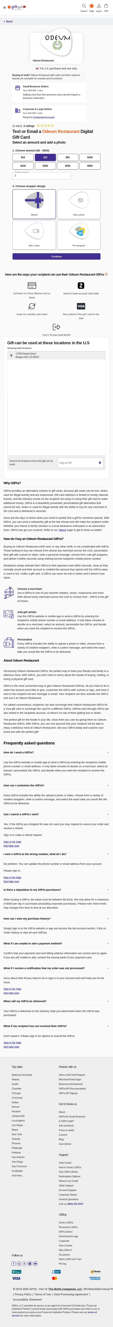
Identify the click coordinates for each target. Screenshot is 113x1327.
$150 (23, 166)
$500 (90, 166)
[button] (56, 356)
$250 (67, 166)
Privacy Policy (23, 1294)
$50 (68, 157)
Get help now (11, 845)
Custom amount (22, 172)
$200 (45, 166)
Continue (56, 256)
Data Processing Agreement (71, 1294)
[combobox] (77, 462)
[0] (106, 5)
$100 (90, 157)
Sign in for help (12, 841)
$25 (45, 157)
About (62, 529)
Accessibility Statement (27, 1299)
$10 (23, 157)
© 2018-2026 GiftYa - (25, 1289)
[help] (106, 275)
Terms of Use (42, 1294)
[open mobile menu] (4, 7)
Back (9, 21)
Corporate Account (43, 117)
